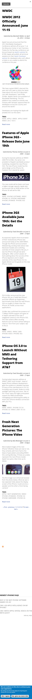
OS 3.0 (23, 410)
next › (27, 507)
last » (16, 509)
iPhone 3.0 (6, 198)
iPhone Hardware (18, 198)
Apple (9, 119)
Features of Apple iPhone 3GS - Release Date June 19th (16, 139)
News (4, 119)
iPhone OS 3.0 (18, 408)
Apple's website (20, 52)
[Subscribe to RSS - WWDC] (2, 547)
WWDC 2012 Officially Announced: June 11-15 (15, 23)
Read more (6, 124)
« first (5, 507)
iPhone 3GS (20, 200)
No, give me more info (20, 696)
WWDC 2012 (6, 121)
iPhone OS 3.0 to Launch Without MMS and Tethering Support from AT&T (14, 356)
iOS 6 (13, 121)
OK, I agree (6, 696)
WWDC (14, 119)
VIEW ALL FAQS (28, 615)
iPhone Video (7, 334)
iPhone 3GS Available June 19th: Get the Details (13, 219)
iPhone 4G (21, 498)
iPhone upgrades (9, 496)
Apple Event (22, 119)
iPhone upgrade (8, 200)
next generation (14, 494)
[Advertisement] (16, 528)
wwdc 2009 (17, 332)
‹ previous (11, 507)
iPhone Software (14, 196)
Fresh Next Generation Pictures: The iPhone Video (12, 428)
